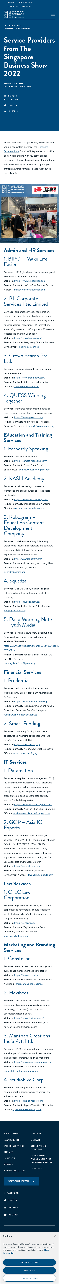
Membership (12, 1140)
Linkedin (13, 111)
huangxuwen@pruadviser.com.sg (20, 714)
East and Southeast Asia (17, 86)
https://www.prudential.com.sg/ (31, 701)
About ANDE (11, 1133)
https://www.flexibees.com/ (29, 1017)
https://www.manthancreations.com (33, 1062)
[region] (29, 1258)
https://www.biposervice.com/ (30, 280)
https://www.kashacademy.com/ (31, 499)
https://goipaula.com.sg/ (27, 865)
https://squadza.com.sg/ (27, 601)
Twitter (12, 105)
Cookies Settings (29, 1278)
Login (11, 2)
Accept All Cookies (29, 1262)
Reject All (29, 1270)
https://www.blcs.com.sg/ (28, 337)
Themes (8, 1152)
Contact (36, 1168)
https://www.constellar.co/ (28, 975)
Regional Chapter (14, 83)
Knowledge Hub (14, 1170)
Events (8, 1164)
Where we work (14, 1146)
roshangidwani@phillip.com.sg (19, 663)
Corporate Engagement (17, 28)
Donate (36, 1140)
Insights (9, 1158)
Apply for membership (19, 7)
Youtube (14, 1214)
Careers (36, 1133)
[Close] (54, 1236)
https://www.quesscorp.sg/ (28, 417)
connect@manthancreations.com (21, 1070)
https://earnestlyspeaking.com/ (30, 460)
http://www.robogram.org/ (28, 558)
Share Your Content (38, 1147)
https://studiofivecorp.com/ (29, 1100)
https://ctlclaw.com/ (25, 922)
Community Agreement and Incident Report (41, 1159)
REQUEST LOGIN (26, 2)
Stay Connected (18, 1181)
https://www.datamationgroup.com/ (33, 804)
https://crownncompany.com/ (29, 377)
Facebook (13, 99)
